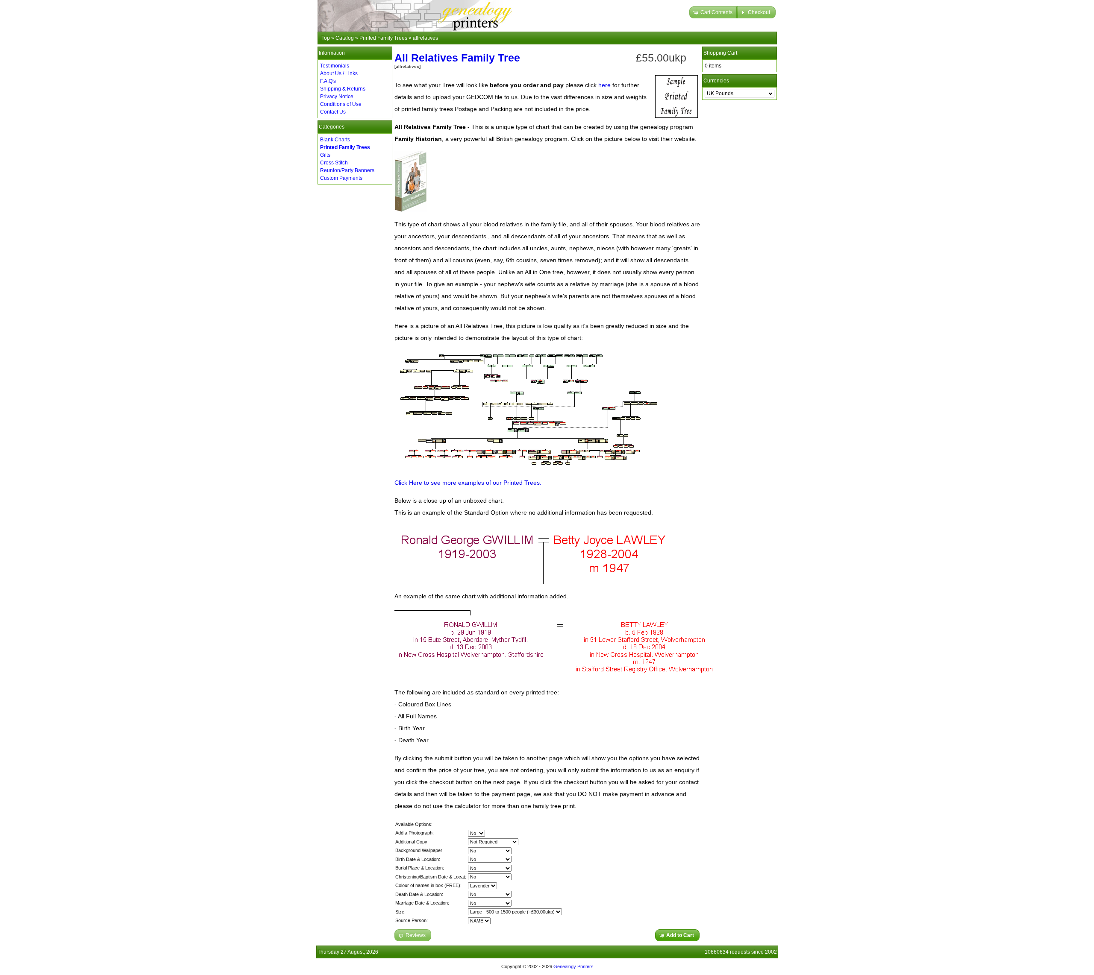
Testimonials (334, 66)
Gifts (325, 155)
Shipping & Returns (342, 89)
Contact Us (333, 112)
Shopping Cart (720, 53)
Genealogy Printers (573, 966)
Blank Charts (335, 140)
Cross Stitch (334, 163)
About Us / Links (339, 73)
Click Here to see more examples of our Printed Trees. (467, 482)
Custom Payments (341, 178)
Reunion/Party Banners (347, 170)
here (604, 85)
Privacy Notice (336, 97)
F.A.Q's (328, 81)
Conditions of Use (341, 104)
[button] (713, 12)
